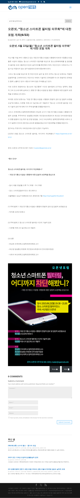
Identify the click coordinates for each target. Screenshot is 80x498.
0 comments (56, 40)
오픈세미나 (39, 40)
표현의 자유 (43, 448)
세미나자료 (44, 471)
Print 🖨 (55, 369)
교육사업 (29, 448)
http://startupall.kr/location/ (53, 196)
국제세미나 (29, 471)
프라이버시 (47, 40)
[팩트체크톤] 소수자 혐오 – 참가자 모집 (22, 445)
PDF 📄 (67, 369)
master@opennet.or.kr (42, 148)
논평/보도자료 (31, 40)
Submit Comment (64, 422)
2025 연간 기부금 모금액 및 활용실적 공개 (23, 457)
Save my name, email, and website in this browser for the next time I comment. (31, 418)
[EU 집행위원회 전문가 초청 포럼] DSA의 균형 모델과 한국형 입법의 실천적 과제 (36, 469)
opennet (12, 40)
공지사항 (23, 448)
